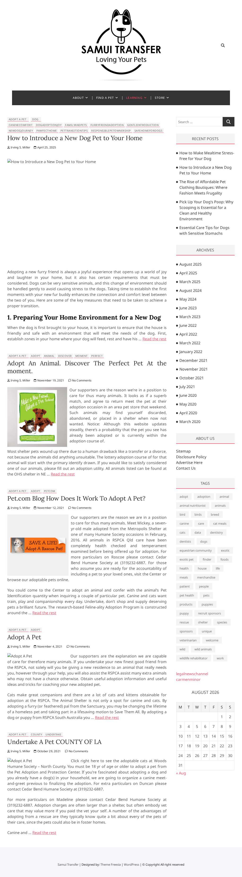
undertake (53, 734)
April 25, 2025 (46, 147)
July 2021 (187, 386)
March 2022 (189, 343)
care (201, 523)
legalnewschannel (192, 673)
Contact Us (186, 468)
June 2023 (188, 308)
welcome (212, 640)
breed (215, 514)
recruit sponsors (209, 613)
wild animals (203, 649)
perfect (97, 356)
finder (207, 559)
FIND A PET (105, 98)
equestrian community (196, 550)
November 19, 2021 (50, 380)
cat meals (219, 523)
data (197, 532)
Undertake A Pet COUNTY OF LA (54, 742)
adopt (35, 356)
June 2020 (188, 395)
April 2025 (188, 273)
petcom (49, 491)
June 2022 (188, 325)
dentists (185, 541)
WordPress (131, 864)
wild (182, 649)
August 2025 (190, 264)
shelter (203, 622)
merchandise (206, 577)
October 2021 (191, 377)
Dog (35, 119)
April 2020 (188, 412)
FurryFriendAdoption (107, 125)
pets (206, 595)
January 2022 (190, 351)
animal (49, 356)
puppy (184, 613)
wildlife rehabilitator (193, 658)
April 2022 (188, 334)
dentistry (216, 532)
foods (224, 559)
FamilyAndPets (76, 125)
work (220, 658)
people (204, 586)
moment (81, 356)
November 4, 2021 (49, 646)
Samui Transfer (68, 864)
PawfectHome (46, 130)
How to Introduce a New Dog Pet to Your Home (75, 138)
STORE (160, 98)
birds (198, 514)
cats (182, 532)
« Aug (181, 773)
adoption (203, 496)
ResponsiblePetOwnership (111, 130)
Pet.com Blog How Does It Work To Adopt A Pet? (76, 498)
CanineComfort (21, 125)
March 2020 (189, 421)
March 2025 (189, 281)
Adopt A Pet (17, 119)
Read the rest (154, 338)
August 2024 (190, 290)
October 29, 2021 (49, 751)
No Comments (81, 380)
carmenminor (188, 679)
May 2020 (187, 404)
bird (182, 514)
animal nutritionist (193, 505)
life (218, 568)
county (36, 734)
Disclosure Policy (191, 456)
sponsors (186, 631)
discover (65, 356)
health (184, 568)
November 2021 (193, 369)
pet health (187, 595)
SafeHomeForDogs (148, 130)
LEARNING (134, 98)
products (186, 604)
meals (184, 577)
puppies (207, 604)
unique (207, 631)
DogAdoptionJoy (48, 125)
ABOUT (78, 98)
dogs (203, 541)
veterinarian (188, 640)
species (222, 622)
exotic (225, 550)
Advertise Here (189, 462)
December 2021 (193, 360)
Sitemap (183, 451)
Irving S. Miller (20, 147)
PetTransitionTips (74, 130)
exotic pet (187, 559)
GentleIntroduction (143, 125)
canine (184, 523)
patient (185, 586)
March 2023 (189, 316)
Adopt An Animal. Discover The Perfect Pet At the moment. (87, 367)
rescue (184, 622)
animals (220, 505)
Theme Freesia (110, 864)
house (202, 568)
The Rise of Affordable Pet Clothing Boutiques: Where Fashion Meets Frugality (203, 187)
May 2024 (187, 299)
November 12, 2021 (50, 508)
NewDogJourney (21, 130)
